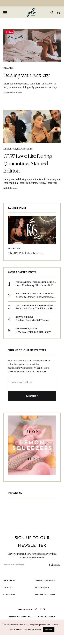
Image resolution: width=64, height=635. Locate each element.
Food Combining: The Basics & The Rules (39, 285)
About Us (7, 588)
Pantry (33, 329)
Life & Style (9, 149)
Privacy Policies (34, 629)
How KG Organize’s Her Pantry (33, 331)
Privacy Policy (42, 588)
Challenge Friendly (37, 294)
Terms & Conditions (45, 581)
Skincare (28, 317)
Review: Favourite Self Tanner (32, 320)
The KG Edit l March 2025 (25, 253)
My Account (9, 581)
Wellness (8, 68)
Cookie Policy (15, 629)
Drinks (51, 294)
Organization (22, 329)
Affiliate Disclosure (45, 595)
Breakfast (21, 294)
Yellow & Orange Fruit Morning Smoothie (39, 296)
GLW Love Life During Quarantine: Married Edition (27, 163)
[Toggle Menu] (5, 12)
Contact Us (9, 595)
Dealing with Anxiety (26, 75)
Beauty (19, 317)
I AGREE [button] (48, 630)
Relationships (24, 149)
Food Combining (24, 282)
